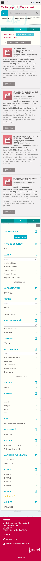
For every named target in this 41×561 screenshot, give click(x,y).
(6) (19, 282)
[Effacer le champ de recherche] (31, 13)
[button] (32, 2)
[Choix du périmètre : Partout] (4, 13)
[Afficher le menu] (2, 2)
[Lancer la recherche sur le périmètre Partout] (37, 13)
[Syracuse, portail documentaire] (17, 7)
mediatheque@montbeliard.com (17, 544)
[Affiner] (20, 29)
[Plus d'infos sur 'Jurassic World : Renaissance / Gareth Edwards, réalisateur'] (7, 52)
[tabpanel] (20, 269)
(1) (19, 376)
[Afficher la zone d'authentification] (7, 2)
